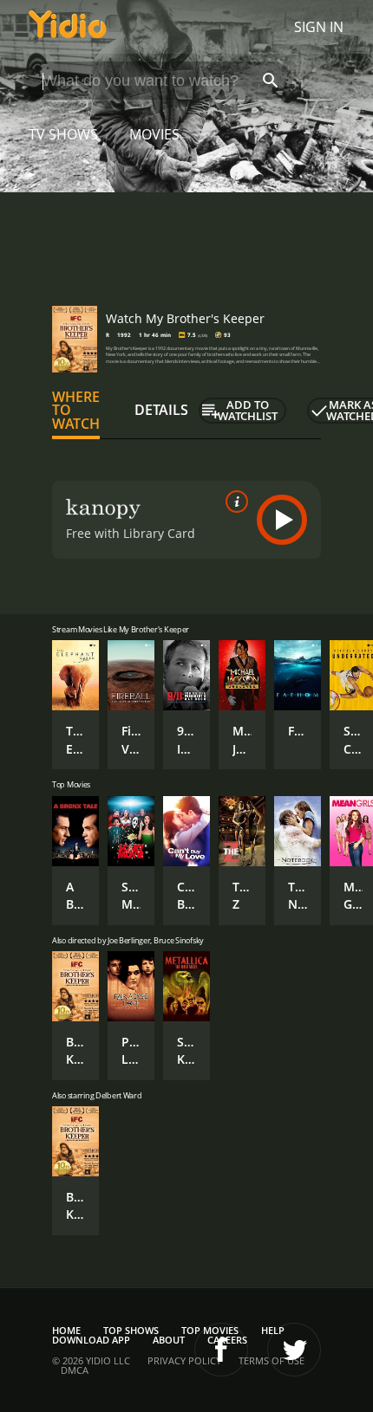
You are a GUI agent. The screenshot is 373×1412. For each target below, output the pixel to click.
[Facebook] (221, 1349)
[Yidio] (67, 27)
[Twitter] (294, 1349)
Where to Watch (76, 410)
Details (161, 409)
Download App (91, 1339)
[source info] (233, 501)
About (169, 1339)
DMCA (74, 1369)
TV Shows (63, 134)
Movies (154, 134)
